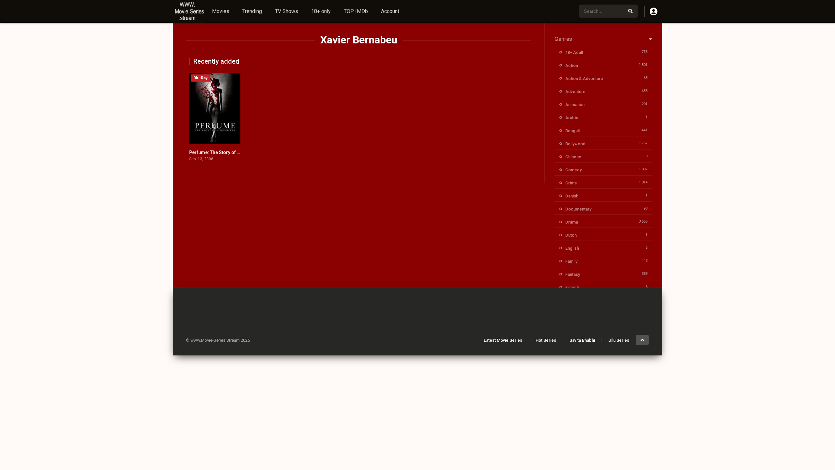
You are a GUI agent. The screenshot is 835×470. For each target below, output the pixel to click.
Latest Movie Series (503, 340)
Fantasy (572, 274)
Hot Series (546, 340)
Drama (571, 222)
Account (390, 11)
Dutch (571, 235)
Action (571, 65)
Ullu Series (618, 340)
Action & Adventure (584, 78)
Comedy (573, 169)
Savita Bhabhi (582, 340)
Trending (252, 11)
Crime (571, 182)
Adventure (575, 91)
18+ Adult (574, 52)
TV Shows (286, 11)
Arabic (571, 117)
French (572, 287)
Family (571, 261)
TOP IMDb (356, 11)
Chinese (573, 156)
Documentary (578, 209)
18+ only (321, 11)
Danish (571, 196)
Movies (220, 11)
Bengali (572, 130)
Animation (574, 104)
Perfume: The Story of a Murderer (225, 152)
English (572, 248)
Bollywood (575, 143)
